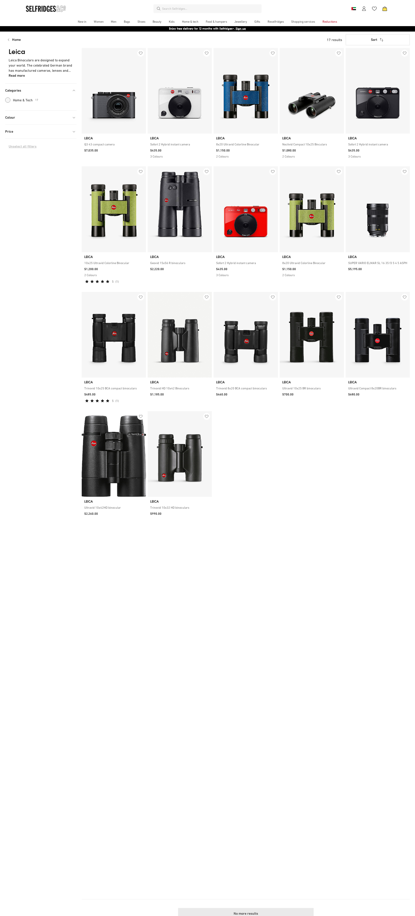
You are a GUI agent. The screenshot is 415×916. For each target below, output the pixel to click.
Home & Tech (25, 100)
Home (16, 40)
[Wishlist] (374, 8)
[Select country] (353, 8)
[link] (113, 144)
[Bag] (384, 8)
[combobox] (211, 8)
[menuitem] (82, 21)
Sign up (241, 28)
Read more (17, 75)
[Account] (364, 8)
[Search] (158, 8)
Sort (374, 40)
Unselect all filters (23, 146)
